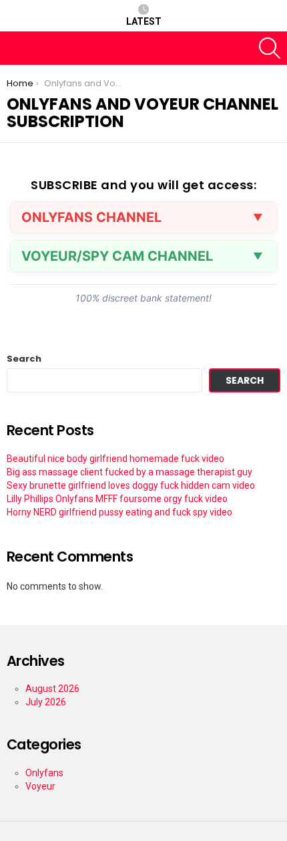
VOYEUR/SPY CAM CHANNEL (117, 256)
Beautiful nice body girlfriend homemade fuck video (115, 458)
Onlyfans (44, 772)
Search (24, 359)
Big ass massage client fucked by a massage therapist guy (129, 472)
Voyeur (40, 786)
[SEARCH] (269, 48)
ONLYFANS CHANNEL (91, 217)
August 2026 (52, 688)
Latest (144, 21)
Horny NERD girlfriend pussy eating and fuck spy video (119, 512)
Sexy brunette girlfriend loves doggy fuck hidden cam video (131, 485)
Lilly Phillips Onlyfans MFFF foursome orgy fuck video (117, 498)
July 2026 (45, 702)
